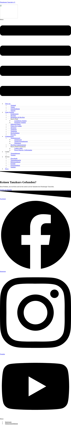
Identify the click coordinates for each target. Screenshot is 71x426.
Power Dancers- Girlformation (23, 150)
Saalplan (13, 167)
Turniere (13, 155)
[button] (35, 60)
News (7, 169)
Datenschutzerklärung (11, 423)
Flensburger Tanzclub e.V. (7, 2)
